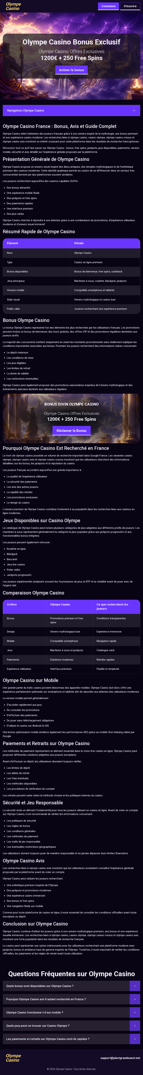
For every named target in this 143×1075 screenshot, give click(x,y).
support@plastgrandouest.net (120, 1058)
